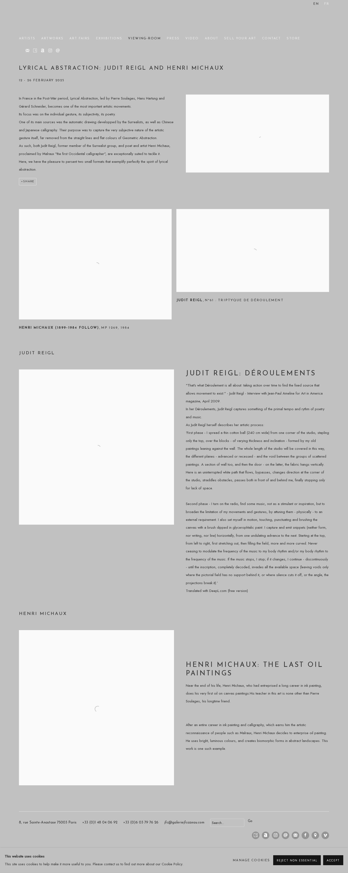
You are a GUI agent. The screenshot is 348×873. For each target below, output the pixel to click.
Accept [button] (333, 861)
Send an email (58, 51)
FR (326, 3)
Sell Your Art (240, 38)
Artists (27, 38)
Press (173, 38)
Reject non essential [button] (297, 861)
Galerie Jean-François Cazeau (38, 18)
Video (192, 38)
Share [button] (28, 181)
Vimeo (325, 835)
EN (316, 3)
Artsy (35, 51)
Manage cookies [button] (251, 860)
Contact (271, 38)
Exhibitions (109, 38)
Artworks (52, 38)
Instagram (50, 51)
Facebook (305, 835)
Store (293, 38)
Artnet (42, 51)
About (212, 38)
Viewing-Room (144, 38)
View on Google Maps (315, 835)
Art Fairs (79, 38)
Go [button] (250, 821)
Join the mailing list (27, 51)
